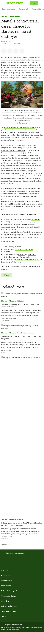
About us (4, 570)
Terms (3, 616)
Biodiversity (15, 16)
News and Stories (38, 9)
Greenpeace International (15, 553)
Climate (21, 301)
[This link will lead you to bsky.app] (19, 561)
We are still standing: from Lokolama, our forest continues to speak (20, 305)
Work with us (6, 581)
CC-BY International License (10, 629)
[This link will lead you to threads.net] (7, 561)
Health (20, 519)
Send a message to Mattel (12, 247)
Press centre (6, 586)
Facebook (31, 254)
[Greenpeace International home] (17, 3)
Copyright (5, 601)
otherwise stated (10, 627)
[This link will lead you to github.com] (41, 561)
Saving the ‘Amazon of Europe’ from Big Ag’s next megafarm (21, 337)
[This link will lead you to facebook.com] (11, 561)
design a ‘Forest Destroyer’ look (27, 260)
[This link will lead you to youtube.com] (32, 561)
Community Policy (8, 596)
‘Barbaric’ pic (13, 257)
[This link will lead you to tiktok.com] (15, 561)
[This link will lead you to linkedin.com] (28, 561)
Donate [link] (34, 3)
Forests (13, 301)
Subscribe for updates (9, 591)
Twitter (20, 254)
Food (20, 333)
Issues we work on (8, 9)
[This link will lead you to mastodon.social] (24, 561)
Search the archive (8, 611)
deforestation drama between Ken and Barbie (19, 127)
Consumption (29, 333)
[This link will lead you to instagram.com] (2, 561)
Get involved (23, 9)
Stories (4, 16)
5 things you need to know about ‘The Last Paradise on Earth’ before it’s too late (21, 524)
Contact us (5, 576)
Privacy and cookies (9, 606)
